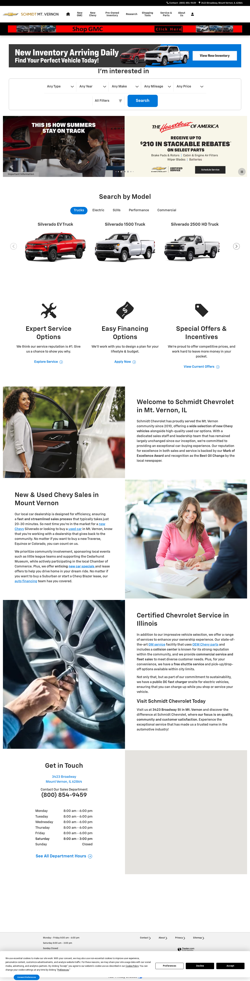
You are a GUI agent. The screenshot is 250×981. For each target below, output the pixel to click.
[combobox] (60, 87)
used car (75, 529)
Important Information (23, 175)
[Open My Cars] (191, 14)
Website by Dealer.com (186, 949)
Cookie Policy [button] (132, 966)
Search (143, 101)
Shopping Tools (147, 14)
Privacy (179, 938)
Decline (200, 966)
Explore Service (46, 362)
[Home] (10, 14)
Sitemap (197, 938)
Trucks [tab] (79, 210)
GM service (156, 644)
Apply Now (122, 362)
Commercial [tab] (166, 210)
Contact (144, 938)
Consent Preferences (26, 977)
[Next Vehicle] (236, 246)
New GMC (79, 14)
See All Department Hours (61, 856)
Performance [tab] (139, 210)
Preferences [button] (63, 970)
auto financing (26, 581)
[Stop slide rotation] (242, 172)
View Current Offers (199, 366)
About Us (181, 14)
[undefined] (125, 55)
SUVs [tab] (116, 210)
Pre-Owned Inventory (112, 14)
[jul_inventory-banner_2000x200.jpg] (125, 55)
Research (131, 14)
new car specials (81, 566)
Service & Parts (166, 14)
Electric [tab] (98, 210)
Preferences (169, 966)
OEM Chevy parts (205, 644)
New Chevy (92, 14)
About (162, 938)
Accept (230, 966)
